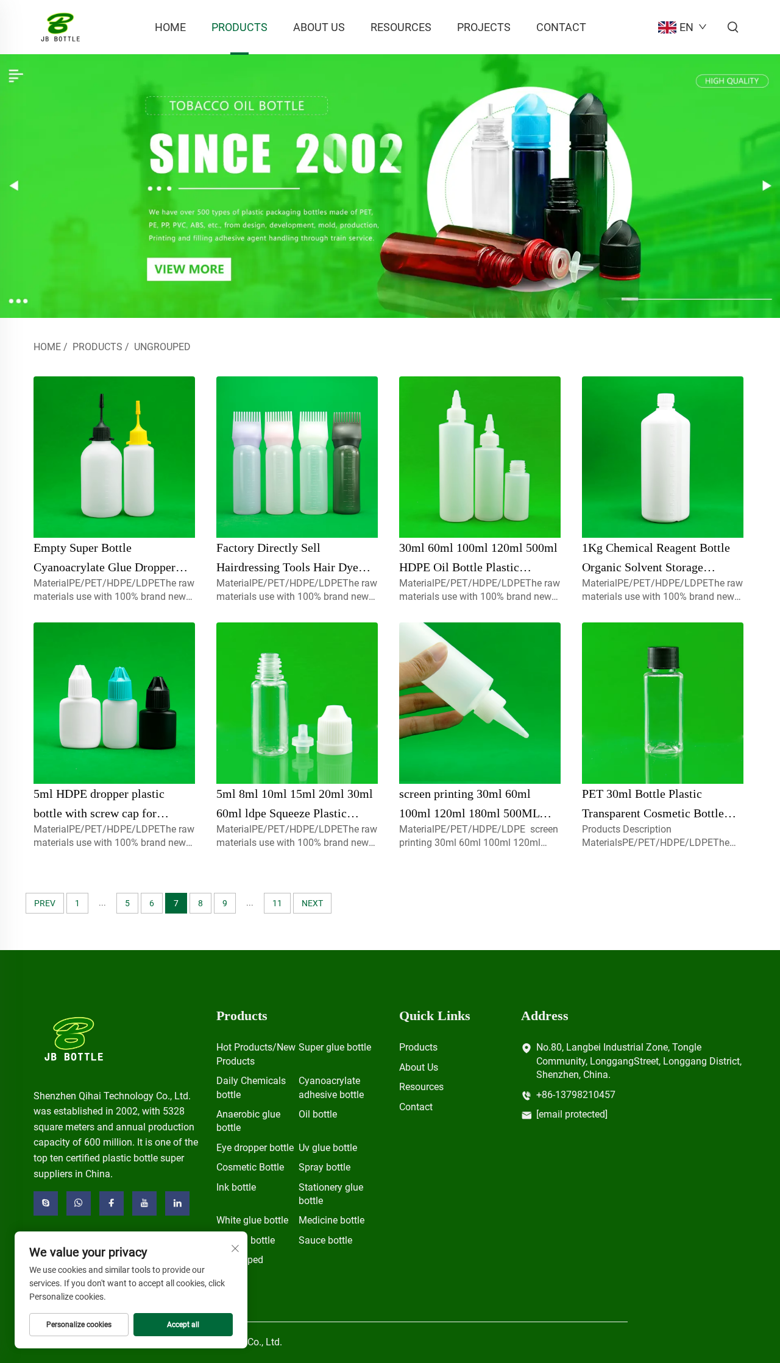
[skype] (46, 1203)
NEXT (312, 903)
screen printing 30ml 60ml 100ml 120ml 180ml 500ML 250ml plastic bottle (469, 813)
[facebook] (111, 1203)
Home (170, 27)
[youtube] (144, 1203)
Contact (561, 27)
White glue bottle (252, 1220)
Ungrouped (162, 347)
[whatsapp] (78, 1203)
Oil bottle (318, 1114)
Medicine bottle (331, 1220)
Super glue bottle (335, 1047)
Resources (400, 27)
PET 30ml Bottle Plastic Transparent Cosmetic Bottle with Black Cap (653, 813)
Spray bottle (324, 1167)
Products (239, 27)
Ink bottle (236, 1187)
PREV (44, 903)
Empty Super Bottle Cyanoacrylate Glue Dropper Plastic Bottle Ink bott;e (105, 567)
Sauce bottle (325, 1240)
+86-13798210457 (575, 1095)
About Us (319, 27)
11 (277, 903)
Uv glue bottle (328, 1147)
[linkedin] (177, 1203)
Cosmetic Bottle (250, 1167)
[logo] (74, 1038)
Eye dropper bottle (255, 1147)
